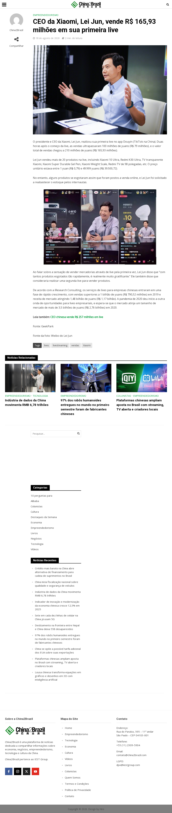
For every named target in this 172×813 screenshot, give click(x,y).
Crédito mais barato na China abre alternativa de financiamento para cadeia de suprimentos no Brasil (54, 572)
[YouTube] (35, 771)
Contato (69, 796)
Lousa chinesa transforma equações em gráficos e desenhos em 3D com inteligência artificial (58, 676)
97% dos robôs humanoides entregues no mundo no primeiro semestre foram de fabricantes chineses (85, 407)
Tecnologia (40, 395)
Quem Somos (72, 777)
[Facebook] (8, 771)
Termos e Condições (77, 783)
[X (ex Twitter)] (26, 771)
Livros (68, 765)
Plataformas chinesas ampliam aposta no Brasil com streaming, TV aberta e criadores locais (140, 404)
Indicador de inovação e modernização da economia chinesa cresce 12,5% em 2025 (57, 605)
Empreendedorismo (45, 15)
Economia (70, 746)
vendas (75, 345)
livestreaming (60, 345)
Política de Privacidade (78, 790)
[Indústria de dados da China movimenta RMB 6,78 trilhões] (30, 378)
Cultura (69, 752)
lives (46, 345)
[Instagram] (17, 771)
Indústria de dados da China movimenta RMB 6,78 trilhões (26, 402)
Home (68, 728)
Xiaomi (87, 345)
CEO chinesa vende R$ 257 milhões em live (76, 317)
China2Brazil (16, 30)
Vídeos (69, 759)
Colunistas (123, 395)
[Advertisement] (111, 454)
